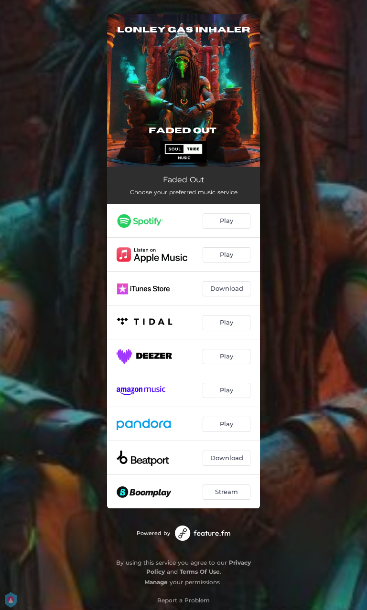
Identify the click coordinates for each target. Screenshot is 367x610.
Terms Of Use (200, 571)
